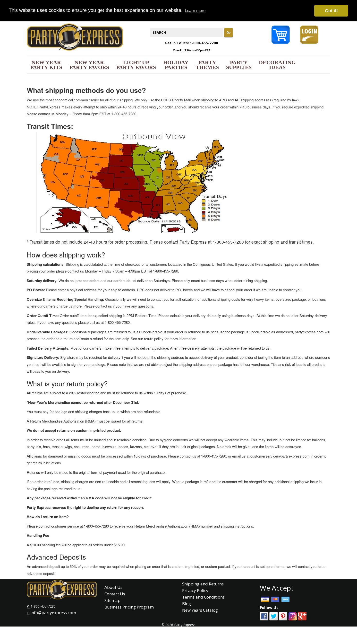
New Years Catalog (200, 610)
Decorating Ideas (277, 64)
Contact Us (114, 594)
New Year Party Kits (46, 64)
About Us (113, 587)
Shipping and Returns (203, 584)
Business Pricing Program (129, 607)
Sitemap (112, 600)
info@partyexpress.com (53, 612)
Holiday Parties (175, 64)
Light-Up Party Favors (136, 64)
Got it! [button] (331, 10)
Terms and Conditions (203, 597)
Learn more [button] (195, 10)
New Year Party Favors (89, 64)
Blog (186, 603)
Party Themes (207, 64)
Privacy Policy (195, 590)
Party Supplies (239, 64)
